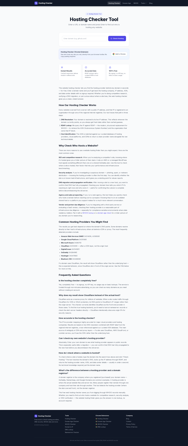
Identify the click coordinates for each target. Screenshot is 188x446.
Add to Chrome (120, 54)
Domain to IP (69, 427)
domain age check (104, 213)
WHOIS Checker (70, 424)
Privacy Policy (130, 424)
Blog (150, 3)
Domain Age (127, 3)
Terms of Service (131, 427)
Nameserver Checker (72, 432)
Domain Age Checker (72, 421)
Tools (143, 3)
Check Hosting (118, 38)
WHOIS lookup (88, 213)
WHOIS (136, 3)
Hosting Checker (114, 3)
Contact (128, 421)
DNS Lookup (69, 429)
